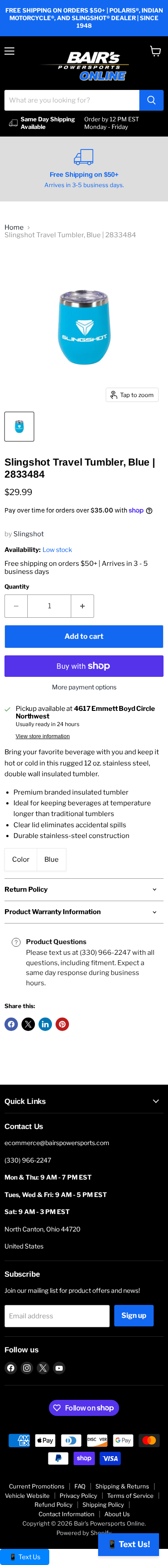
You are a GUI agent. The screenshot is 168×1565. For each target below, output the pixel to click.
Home (14, 227)
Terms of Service (130, 1495)
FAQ (80, 1486)
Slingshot (28, 534)
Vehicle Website (27, 1495)
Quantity (16, 586)
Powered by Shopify (84, 1532)
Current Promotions (37, 1486)
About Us (117, 1514)
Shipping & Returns (122, 1486)
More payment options (84, 687)
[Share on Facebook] (11, 1024)
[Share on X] (28, 1024)
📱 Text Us (24, 1557)
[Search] (151, 100)
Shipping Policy (103, 1504)
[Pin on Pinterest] (62, 1024)
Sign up (133, 1315)
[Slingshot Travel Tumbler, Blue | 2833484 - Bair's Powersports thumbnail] (19, 426)
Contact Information (67, 1514)
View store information (43, 736)
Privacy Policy (78, 1495)
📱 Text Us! (128, 1544)
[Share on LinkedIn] (45, 1024)
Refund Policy (53, 1504)
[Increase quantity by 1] (82, 606)
